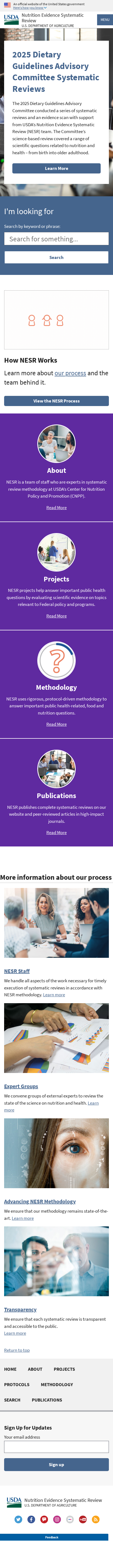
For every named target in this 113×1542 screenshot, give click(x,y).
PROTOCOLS (16, 1384)
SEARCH (12, 1400)
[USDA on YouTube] (83, 1519)
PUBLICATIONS (47, 1400)
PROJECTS (64, 1369)
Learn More (56, 168)
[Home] (11, 20)
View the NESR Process (56, 401)
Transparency (20, 1309)
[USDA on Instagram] (57, 1519)
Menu (105, 19)
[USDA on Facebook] (31, 1519)
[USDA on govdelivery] (44, 1519)
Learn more (54, 995)
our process (70, 373)
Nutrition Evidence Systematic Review (53, 20)
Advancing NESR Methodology (40, 1201)
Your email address (22, 1437)
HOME (10, 1369)
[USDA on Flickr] (70, 1519)
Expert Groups (21, 1086)
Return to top (17, 1350)
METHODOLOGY (57, 1384)
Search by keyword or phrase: (32, 226)
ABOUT (35, 1369)
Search (56, 257)
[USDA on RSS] (96, 1519)
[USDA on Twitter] (18, 1519)
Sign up (56, 1464)
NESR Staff (17, 970)
